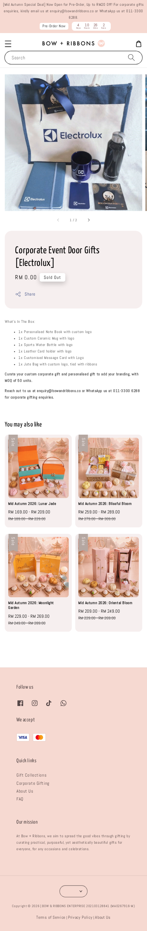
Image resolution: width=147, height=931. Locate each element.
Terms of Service (50, 917)
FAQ (20, 799)
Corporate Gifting (33, 783)
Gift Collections (31, 775)
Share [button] (30, 294)
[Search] (131, 57)
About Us (25, 791)
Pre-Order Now (54, 26)
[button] (8, 43)
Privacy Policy (80, 917)
